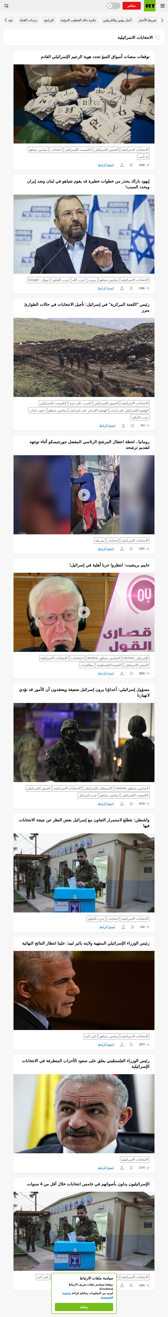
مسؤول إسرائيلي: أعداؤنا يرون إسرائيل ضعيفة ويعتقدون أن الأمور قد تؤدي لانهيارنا (84, 692)
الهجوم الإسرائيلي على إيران (129, 410)
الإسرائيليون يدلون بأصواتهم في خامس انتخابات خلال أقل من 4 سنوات (88, 1184)
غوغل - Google (38, 280)
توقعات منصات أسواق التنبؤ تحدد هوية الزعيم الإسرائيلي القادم (95, 56)
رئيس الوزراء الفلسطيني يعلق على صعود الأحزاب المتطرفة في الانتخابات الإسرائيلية (86, 1063)
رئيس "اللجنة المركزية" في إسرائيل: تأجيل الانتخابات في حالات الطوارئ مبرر (87, 307)
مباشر (131, 5)
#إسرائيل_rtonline (135, 658)
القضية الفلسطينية (108, 665)
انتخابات (56, 149)
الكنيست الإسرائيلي (78, 149)
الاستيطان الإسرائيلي (98, 788)
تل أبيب (143, 156)
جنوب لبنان (37, 410)
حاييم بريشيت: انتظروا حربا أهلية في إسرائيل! (109, 565)
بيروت (92, 280)
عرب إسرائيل (88, 795)
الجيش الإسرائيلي (106, 149)
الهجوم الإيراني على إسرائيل (88, 410)
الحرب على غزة (80, 403)
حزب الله (78, 280)
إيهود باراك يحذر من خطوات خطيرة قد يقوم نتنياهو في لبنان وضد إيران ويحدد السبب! (88, 184)
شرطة (99, 540)
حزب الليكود (60, 280)
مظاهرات (86, 665)
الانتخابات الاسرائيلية (134, 149)
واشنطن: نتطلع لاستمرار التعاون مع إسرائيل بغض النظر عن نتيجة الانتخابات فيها (84, 823)
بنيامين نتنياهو (38, 149)
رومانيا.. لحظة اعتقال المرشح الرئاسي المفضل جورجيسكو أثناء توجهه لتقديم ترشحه (90, 444)
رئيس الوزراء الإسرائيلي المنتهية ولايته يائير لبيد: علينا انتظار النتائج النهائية (86, 943)
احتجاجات (77, 658)
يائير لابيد (90, 1036)
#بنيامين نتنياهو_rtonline (103, 658)
